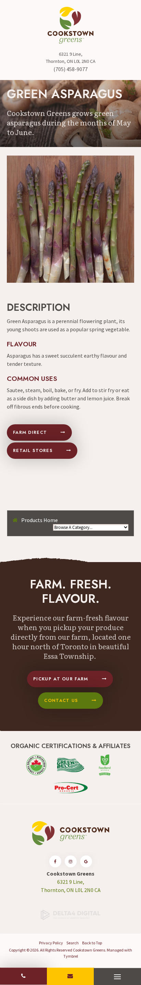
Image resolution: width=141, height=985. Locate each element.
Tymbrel (70, 956)
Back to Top (92, 942)
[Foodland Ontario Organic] (105, 764)
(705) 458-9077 (70, 69)
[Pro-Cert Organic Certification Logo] (70, 787)
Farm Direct (30, 432)
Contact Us (61, 700)
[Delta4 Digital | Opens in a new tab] (70, 914)
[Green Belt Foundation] (70, 764)
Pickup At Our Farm (60, 679)
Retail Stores (33, 450)
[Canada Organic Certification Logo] (36, 764)
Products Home (39, 520)
